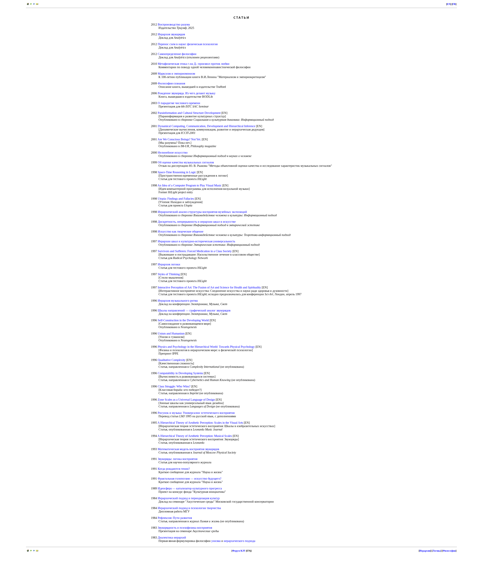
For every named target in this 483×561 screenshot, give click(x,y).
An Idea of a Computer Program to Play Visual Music (190, 185)
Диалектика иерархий (172, 537)
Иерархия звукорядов (171, 34)
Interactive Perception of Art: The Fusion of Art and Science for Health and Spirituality (209, 287)
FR (454, 4)
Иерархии (424, 550)
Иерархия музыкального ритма (178, 300)
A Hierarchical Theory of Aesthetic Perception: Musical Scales (195, 435)
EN (448, 4)
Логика (436, 550)
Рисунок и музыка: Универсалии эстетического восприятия (196, 412)
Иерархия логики (169, 264)
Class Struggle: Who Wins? (174, 386)
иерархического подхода (239, 540)
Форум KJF (238, 550)
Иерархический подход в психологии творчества (189, 508)
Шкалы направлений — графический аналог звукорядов (194, 310)
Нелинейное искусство (173, 152)
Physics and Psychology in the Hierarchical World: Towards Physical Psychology (206, 346)
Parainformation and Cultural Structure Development (189, 112)
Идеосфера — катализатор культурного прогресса (190, 488)
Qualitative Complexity (171, 360)
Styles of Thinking (169, 274)
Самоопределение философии (177, 54)
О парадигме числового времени (179, 103)
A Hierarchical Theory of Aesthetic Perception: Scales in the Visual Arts (200, 422)
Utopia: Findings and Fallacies (176, 198)
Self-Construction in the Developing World (183, 320)
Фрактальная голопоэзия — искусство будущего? (189, 478)
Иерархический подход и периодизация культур (189, 498)
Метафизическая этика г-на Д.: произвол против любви (193, 63)
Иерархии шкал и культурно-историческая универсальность (196, 241)
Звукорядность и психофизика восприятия (185, 527)
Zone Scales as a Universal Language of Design (186, 399)
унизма (216, 540)
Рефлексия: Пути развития (175, 517)
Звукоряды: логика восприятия (177, 459)
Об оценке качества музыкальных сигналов (186, 162)
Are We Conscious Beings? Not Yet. (179, 139)
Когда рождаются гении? (174, 468)
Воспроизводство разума (174, 24)
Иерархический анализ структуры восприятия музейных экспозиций (202, 211)
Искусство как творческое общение (180, 231)
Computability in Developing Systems (180, 373)
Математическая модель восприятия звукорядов (188, 449)
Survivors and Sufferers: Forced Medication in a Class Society (195, 251)
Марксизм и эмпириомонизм (176, 73)
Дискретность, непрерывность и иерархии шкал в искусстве (197, 221)
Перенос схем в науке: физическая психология (188, 44)
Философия (449, 550)
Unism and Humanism (171, 333)
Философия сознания (171, 83)
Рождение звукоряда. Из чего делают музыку (186, 93)
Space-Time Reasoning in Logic (177, 172)
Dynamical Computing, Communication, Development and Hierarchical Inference (206, 126)
